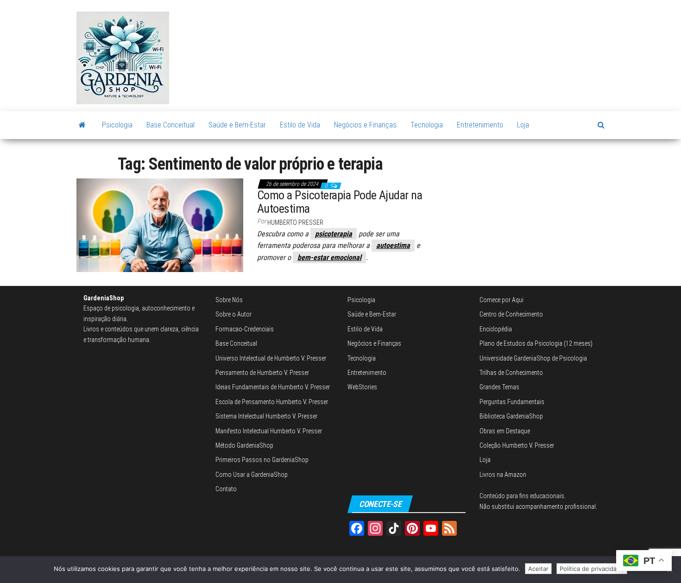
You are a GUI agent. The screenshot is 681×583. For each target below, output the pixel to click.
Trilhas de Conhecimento (511, 372)
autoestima (393, 245)
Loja (523, 124)
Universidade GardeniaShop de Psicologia (533, 358)
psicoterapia (333, 233)
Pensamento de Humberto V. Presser (262, 372)
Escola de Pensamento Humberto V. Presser (271, 402)
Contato (226, 489)
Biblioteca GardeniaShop (511, 416)
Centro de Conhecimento (511, 314)
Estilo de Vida (300, 124)
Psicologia (117, 124)
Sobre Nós (229, 300)
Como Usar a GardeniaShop (251, 474)
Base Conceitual (170, 124)
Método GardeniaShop (244, 445)
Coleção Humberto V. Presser (516, 445)
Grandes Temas (499, 387)
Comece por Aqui (501, 300)
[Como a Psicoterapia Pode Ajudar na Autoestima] (159, 224)
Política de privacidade (592, 568)
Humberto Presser (295, 222)
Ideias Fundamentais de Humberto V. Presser (272, 387)
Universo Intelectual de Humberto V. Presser (270, 358)
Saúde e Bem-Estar (237, 124)
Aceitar (538, 568)
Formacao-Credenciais (244, 329)
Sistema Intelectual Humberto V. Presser (266, 416)
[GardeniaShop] (82, 125)
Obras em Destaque (504, 431)
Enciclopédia (495, 329)
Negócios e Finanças (365, 124)
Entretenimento (480, 124)
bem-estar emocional (329, 257)
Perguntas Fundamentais (511, 402)
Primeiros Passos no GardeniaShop (262, 459)
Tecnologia (426, 124)
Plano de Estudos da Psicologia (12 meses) (536, 343)
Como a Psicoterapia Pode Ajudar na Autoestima (339, 201)
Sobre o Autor (233, 314)
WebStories (362, 387)
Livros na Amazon (502, 474)
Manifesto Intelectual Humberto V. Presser (268, 431)
